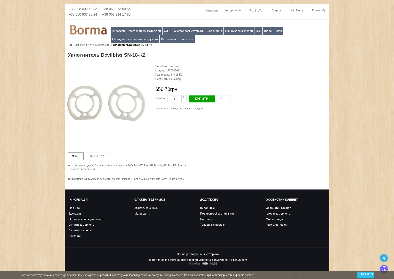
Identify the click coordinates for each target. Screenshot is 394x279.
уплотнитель (176, 179)
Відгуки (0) (97, 156)
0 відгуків (176, 108)
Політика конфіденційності (86, 219)
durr (152, 179)
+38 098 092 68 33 (83, 9)
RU (251, 10)
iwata (164, 179)
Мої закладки (274, 219)
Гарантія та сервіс (81, 230)
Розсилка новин (276, 224)
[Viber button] (384, 269)
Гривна (276, 10)
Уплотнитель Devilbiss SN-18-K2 (132, 45)
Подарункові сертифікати (217, 213)
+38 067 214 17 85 (116, 14)
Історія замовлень (278, 213)
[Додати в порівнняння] (220, 98)
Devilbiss (174, 66)
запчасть (105, 179)
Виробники (207, 207)
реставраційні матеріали (202, 254)
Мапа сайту (142, 213)
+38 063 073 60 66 (116, 9)
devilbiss (144, 179)
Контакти (75, 236)
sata (158, 179)
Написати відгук (193, 108)
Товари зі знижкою (212, 224)
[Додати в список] (229, 98)
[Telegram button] (384, 258)
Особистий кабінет (278, 207)
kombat (125, 179)
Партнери (206, 219)
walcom (116, 179)
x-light (134, 179)
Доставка (75, 213)
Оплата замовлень (81, 224)
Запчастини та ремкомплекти (92, 45)
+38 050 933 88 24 (83, 14)
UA (260, 10)
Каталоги (212, 10)
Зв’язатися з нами (146, 207)
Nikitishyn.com (237, 259)
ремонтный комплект (86, 179)
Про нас (74, 207)
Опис (75, 156)
